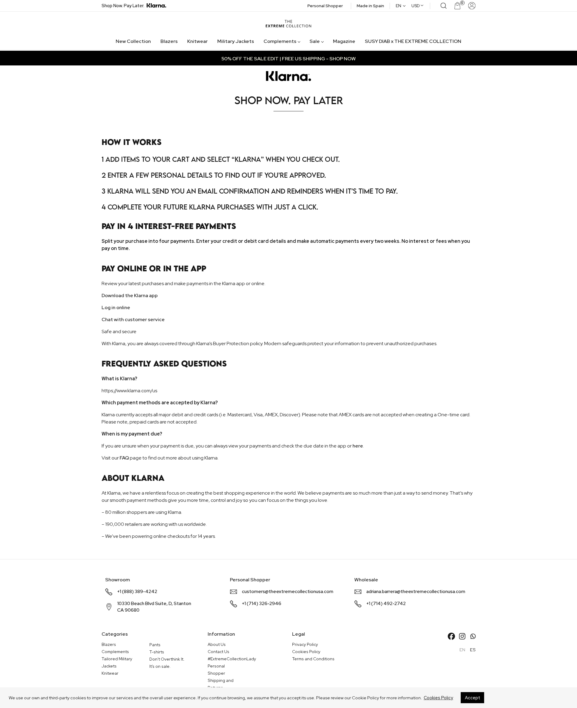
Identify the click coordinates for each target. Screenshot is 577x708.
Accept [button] (472, 697)
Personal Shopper (325, 5)
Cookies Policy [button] (438, 697)
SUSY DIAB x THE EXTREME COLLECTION (413, 41)
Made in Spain (370, 5)
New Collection (133, 41)
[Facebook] (451, 636)
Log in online (116, 307)
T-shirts (156, 652)
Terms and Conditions (313, 658)
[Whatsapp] (473, 636)
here (358, 446)
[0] (454, 5)
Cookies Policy (306, 651)
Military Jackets (235, 41)
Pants (154, 644)
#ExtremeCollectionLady (232, 658)
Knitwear (197, 41)
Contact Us (218, 651)
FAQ (124, 458)
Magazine (344, 41)
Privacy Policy (305, 644)
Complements (280, 41)
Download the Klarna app (130, 295)
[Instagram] (462, 636)
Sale (315, 41)
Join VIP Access (55, 103)
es (472, 649)
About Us (217, 644)
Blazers (169, 41)
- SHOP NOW (340, 59)
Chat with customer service (133, 319)
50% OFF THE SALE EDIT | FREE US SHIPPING (273, 59)
